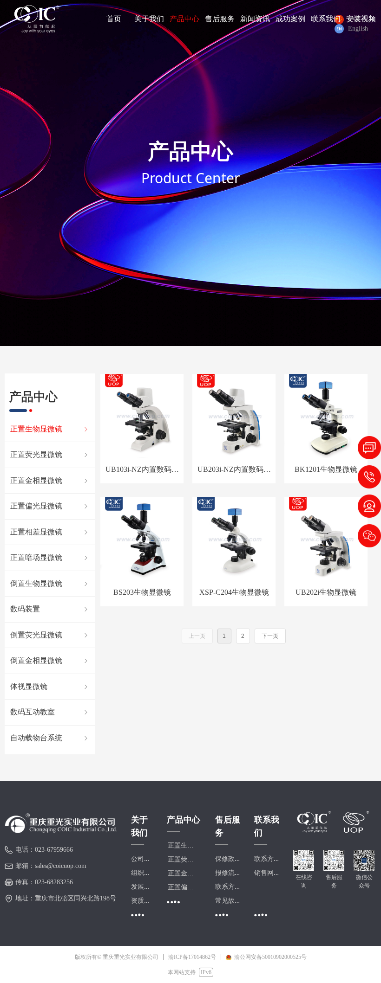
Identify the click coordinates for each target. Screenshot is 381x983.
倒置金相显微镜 (50, 660)
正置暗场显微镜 (50, 557)
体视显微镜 (50, 686)
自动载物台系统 (50, 738)
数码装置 (50, 609)
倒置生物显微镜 (50, 583)
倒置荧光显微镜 (50, 635)
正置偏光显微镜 (50, 506)
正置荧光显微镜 (50, 454)
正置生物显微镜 (50, 429)
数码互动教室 (50, 712)
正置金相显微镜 (50, 480)
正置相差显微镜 (50, 532)
